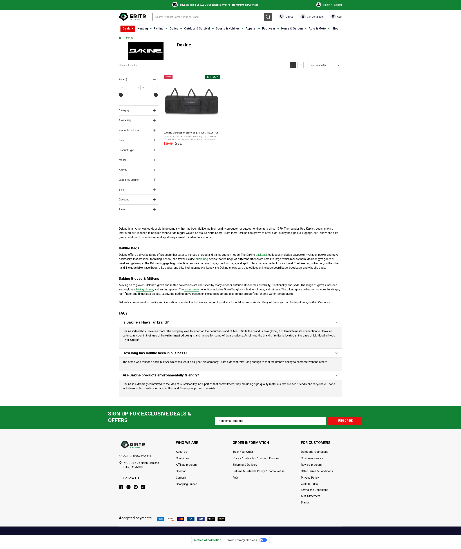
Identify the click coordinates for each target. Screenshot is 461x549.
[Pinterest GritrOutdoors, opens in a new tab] (135, 487)
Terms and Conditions (321, 490)
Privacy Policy (321, 478)
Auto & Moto (317, 28)
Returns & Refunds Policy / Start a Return (259, 471)
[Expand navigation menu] (151, 28)
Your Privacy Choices (242, 540)
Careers (181, 477)
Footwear (268, 28)
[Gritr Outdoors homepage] (132, 17)
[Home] (120, 38)
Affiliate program (186, 464)
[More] (132, 29)
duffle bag (202, 259)
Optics (173, 28)
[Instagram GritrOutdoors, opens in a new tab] (128, 487)
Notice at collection (207, 540)
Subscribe (345, 420)
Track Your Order (243, 451)
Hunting (142, 28)
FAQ (235, 477)
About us (181, 451)
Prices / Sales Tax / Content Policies (256, 458)
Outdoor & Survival (197, 28)
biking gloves (144, 289)
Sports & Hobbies (228, 28)
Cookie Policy (321, 484)
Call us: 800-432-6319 (137, 456)
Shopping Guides (186, 484)
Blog (335, 28)
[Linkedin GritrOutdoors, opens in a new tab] (143, 487)
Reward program (311, 464)
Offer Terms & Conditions (317, 471)
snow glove (191, 289)
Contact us (182, 458)
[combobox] (208, 17)
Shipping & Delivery (245, 464)
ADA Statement (310, 496)
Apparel (251, 28)
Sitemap (181, 471)
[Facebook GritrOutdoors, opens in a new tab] (121, 487)
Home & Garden (292, 28)
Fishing (159, 28)
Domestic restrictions (314, 451)
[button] (293, 65)
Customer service (312, 458)
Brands (305, 502)
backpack (262, 254)
